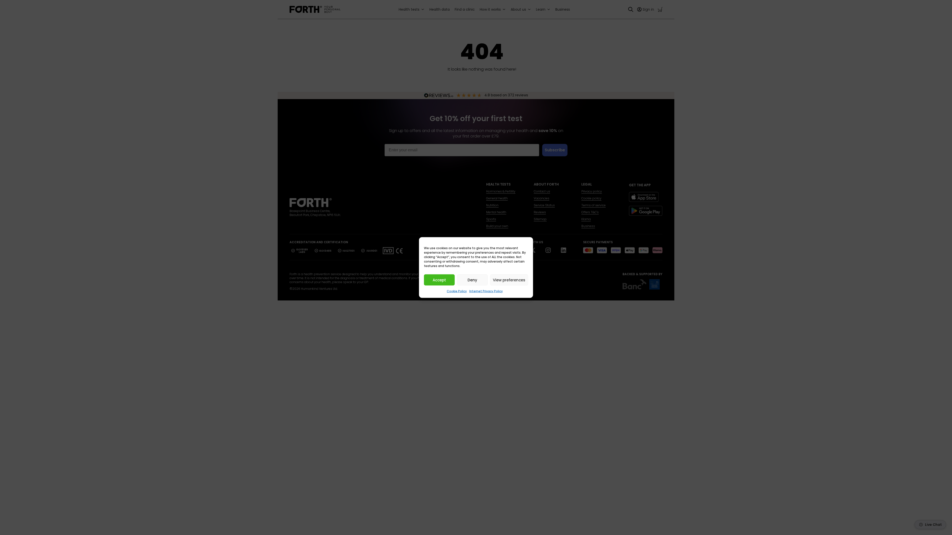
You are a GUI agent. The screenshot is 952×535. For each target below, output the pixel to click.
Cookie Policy (457, 291)
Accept (439, 279)
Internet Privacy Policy (486, 291)
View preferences (509, 279)
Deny (472, 279)
